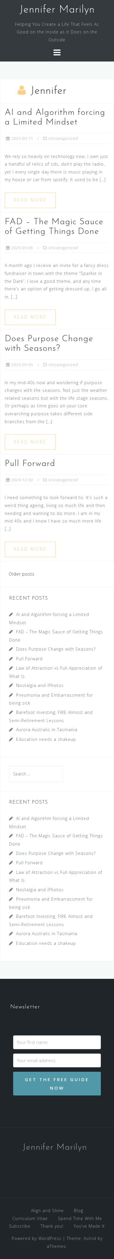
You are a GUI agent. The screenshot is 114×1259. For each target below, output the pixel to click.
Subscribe (19, 1226)
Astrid (90, 1238)
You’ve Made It (89, 1226)
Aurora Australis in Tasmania (46, 729)
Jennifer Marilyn (57, 10)
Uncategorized (63, 138)
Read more (30, 200)
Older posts (21, 574)
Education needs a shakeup (46, 739)
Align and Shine (47, 1210)
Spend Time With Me (80, 1218)
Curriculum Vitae (30, 1218)
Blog (78, 1210)
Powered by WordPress (36, 1238)
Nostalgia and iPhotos (40, 685)
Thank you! (52, 1226)
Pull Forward (30, 463)
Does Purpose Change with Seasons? (56, 649)
